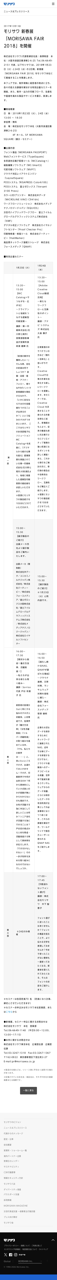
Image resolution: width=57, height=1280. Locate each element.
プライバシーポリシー (11, 1245)
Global (7, 1261)
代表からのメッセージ (13, 1134)
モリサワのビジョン (12, 1122)
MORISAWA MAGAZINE (16, 1206)
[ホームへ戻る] (10, 4)
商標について (25, 1245)
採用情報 (8, 1200)
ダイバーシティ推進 (12, 1190)
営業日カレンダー (11, 1161)
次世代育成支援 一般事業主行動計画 (19, 1211)
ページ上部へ (53, 1240)
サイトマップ (43, 1249)
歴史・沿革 (8, 1139)
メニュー (53, 4)
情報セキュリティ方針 (13, 1178)
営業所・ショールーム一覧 (15, 1151)
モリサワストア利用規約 (12, 1249)
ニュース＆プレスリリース (15, 1128)
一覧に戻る (28, 1090)
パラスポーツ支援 (11, 1194)
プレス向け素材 (10, 1217)
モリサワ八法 (9, 1184)
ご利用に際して (37, 1245)
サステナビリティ (11, 1167)
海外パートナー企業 (12, 1156)
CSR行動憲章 (10, 1172)
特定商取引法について (29, 1249)
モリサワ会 (8, 1223)
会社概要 (8, 1145)
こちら (9, 1012)
